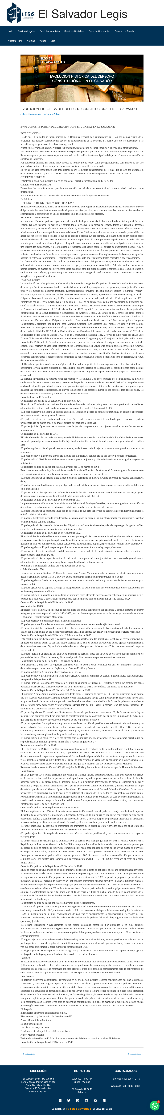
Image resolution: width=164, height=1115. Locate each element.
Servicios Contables (74, 31)
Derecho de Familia (124, 31)
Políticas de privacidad (89, 1108)
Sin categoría (34, 114)
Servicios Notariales (50, 31)
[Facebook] (60, 1100)
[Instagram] (77, 1100)
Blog (53, 40)
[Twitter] (68, 1100)
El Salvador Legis (82, 13)
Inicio (10, 31)
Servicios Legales (26, 31)
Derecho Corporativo (99, 31)
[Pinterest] (104, 1100)
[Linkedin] (86, 1100)
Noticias (31, 40)
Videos (42, 40)
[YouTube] (95, 1100)
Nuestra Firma (15, 40)
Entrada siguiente (135, 1054)
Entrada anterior (28, 1054)
